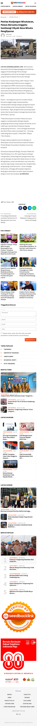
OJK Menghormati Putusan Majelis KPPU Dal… (26, 437)
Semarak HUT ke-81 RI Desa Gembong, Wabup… (21, 402)
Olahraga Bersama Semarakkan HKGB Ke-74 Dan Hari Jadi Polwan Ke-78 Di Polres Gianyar (28, 247)
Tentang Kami (9, 703)
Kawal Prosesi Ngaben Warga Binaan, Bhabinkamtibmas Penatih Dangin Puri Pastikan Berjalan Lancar (8, 272)
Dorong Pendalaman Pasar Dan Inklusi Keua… (10, 437)
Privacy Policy (9, 700)
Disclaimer (27, 700)
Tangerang (7, 349)
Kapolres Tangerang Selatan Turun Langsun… (20, 410)
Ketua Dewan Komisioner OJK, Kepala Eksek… (8, 475)
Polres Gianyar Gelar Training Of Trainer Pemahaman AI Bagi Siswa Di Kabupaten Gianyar (8, 295)
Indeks (9, 694)
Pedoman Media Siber (27, 707)
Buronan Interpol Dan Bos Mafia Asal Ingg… (16, 511)
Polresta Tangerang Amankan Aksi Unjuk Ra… (22, 560)
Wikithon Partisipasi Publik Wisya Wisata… (21, 592)
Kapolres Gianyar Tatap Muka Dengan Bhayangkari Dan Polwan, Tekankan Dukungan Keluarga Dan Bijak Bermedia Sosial (9, 249)
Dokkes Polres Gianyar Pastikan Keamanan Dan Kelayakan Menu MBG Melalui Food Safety (28, 295)
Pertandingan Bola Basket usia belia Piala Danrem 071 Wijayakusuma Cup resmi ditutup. (9, 218)
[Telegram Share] (30, 208)
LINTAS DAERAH (14, 589)
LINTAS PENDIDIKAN (15, 573)
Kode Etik (27, 694)
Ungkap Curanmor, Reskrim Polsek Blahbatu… (20, 526)
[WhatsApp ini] (34, 208)
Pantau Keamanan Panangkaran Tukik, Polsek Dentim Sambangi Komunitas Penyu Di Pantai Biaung (27, 272)
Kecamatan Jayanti (10, 360)
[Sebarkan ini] (20, 208)
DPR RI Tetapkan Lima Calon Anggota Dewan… (10, 456)
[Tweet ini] (25, 208)
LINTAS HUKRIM (5, 509)
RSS (19, 714)
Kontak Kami (27, 703)
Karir (9, 697)
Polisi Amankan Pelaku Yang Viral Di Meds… (20, 518)
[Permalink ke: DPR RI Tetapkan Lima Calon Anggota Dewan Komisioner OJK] (10, 445)
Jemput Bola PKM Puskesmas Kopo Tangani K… (17, 396)
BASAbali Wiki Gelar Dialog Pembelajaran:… (19, 576)
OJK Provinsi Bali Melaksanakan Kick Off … (26, 456)
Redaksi (27, 697)
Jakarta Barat (8, 356)
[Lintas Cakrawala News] (18, 3)
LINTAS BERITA (5, 394)
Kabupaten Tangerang (11, 353)
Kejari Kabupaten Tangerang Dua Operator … (21, 584)
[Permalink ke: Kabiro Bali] (3, 35)
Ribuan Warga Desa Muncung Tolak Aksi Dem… (22, 568)
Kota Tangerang (9, 363)
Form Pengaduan (9, 707)
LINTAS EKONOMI (7, 432)
